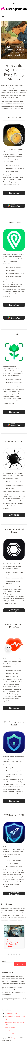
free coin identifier (10, 1027)
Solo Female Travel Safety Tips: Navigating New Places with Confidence (13, 943)
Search (4, 961)
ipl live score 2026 (10, 1034)
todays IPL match (10, 1031)
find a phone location (11, 1013)
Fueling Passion (15, 1038)
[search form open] (14, 3)
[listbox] (14, 40)
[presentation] (3, 39)
